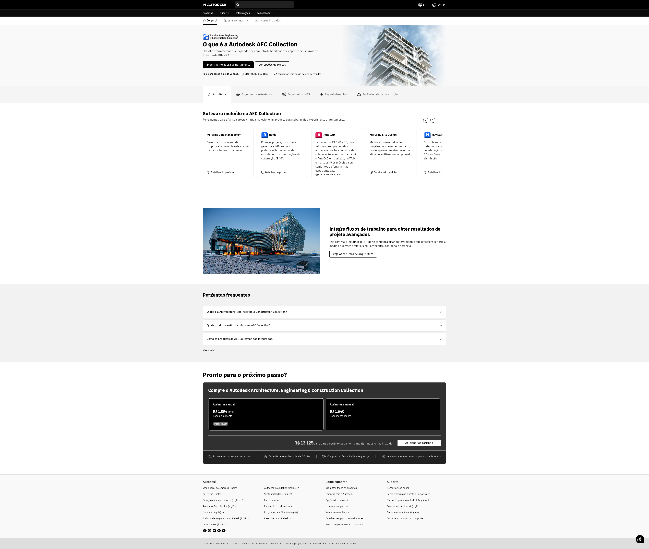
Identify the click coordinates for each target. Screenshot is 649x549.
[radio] (266, 414)
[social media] (214, 531)
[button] (324, 312)
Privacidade (208, 543)
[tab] (217, 94)
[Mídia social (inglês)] (214, 530)
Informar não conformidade (254, 543)
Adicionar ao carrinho (419, 443)
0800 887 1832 (259, 74)
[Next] (432, 120)
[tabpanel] (324, 193)
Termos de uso (276, 543)
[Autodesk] (214, 4)
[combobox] (264, 4)
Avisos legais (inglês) (295, 543)
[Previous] (425, 120)
